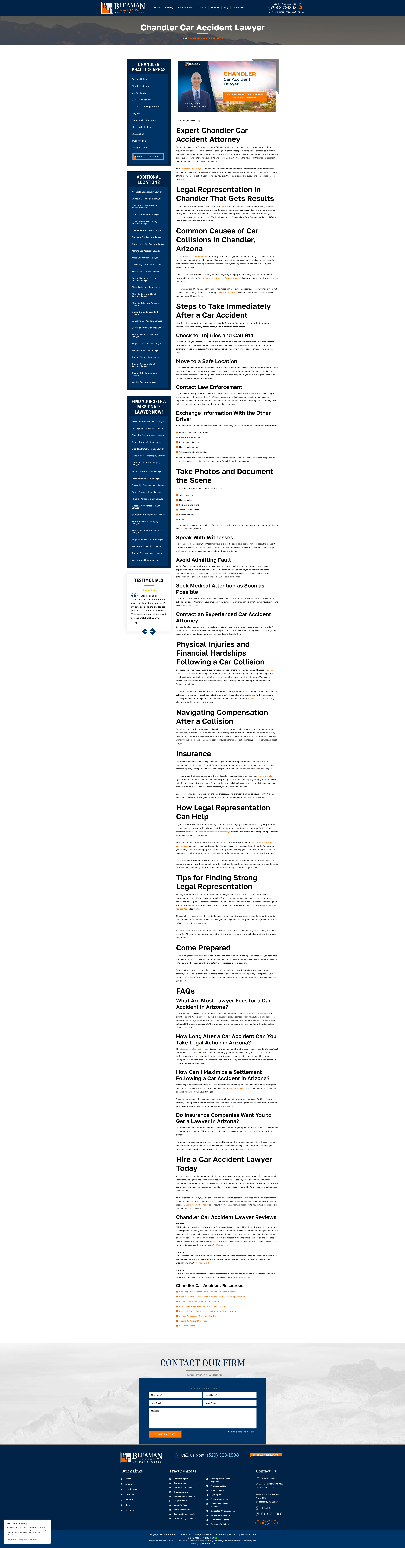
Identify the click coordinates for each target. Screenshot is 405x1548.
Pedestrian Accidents (220, 1515)
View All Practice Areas (148, 156)
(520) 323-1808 (282, 7)
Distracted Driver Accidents (223, 1511)
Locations (201, 7)
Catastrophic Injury (141, 99)
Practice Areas (185, 7)
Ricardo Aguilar (243, 1277)
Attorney (168, 7)
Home (157, 7)
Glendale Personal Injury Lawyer (148, 449)
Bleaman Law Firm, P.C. (193, 168)
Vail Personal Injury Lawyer (145, 560)
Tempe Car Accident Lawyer (145, 350)
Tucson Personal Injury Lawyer (147, 553)
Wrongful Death (139, 147)
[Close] (48, 1522)
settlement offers (253, 1131)
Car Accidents (139, 93)
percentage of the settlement (256, 1013)
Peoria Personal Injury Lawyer (146, 492)
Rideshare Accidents (220, 1520)
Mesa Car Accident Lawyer (145, 257)
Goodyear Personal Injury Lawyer (148, 455)
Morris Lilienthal (203, 1263)
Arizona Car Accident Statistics (193, 1321)
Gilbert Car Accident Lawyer (145, 214)
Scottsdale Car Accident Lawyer (147, 327)
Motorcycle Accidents (142, 127)
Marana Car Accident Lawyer (146, 251)
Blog (226, 7)
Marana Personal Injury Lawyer (147, 471)
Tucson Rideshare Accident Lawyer (145, 374)
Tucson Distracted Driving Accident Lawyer (144, 365)
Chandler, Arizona (200, 256)
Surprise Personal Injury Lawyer (147, 539)
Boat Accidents (217, 1490)
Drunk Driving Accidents (144, 120)
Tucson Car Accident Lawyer (146, 357)
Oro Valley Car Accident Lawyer (147, 264)
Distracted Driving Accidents (146, 106)
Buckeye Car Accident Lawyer (146, 198)
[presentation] (145, 631)
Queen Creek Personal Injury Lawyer (146, 506)
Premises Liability (219, 1486)
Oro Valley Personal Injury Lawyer (148, 485)
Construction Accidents (184, 1514)
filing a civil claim (266, 776)
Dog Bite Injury (180, 1501)
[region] (27, 1532)
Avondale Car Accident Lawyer (147, 192)
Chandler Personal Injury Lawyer (148, 435)
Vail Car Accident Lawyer (144, 382)
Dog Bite (136, 113)
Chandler (224, 729)
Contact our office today (197, 1205)
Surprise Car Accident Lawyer (146, 343)
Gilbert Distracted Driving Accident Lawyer (144, 222)
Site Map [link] (233, 1534)
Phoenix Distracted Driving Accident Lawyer (145, 295)
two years (248, 797)
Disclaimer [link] (220, 1534)
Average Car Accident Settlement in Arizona (198, 1316)
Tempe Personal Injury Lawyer (147, 546)
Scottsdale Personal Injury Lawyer (145, 522)
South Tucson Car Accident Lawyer (145, 335)
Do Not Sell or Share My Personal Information (22, 1540)
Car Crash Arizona (187, 1326)
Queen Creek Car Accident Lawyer (145, 313)
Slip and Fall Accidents (184, 1496)
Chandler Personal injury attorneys (214, 831)
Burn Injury (216, 1495)
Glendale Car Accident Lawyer (146, 230)
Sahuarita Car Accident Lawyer (147, 321)
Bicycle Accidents (140, 86)
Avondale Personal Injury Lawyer (148, 421)
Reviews (215, 7)
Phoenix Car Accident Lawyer (146, 287)
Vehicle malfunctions (227, 292)
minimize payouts (258, 698)
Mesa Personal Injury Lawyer (146, 478)
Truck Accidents (140, 140)
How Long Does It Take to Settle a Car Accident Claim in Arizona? (208, 1291)
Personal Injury (139, 79)
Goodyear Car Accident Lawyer (147, 237)
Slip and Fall (138, 134)
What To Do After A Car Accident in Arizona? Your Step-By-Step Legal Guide (212, 1296)
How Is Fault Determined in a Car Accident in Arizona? (203, 1306)
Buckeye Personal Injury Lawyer (148, 428)
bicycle (225, 206)
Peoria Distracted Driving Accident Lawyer (144, 279)
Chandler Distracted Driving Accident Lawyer (145, 206)
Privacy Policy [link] (248, 1534)
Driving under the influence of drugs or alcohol (220, 278)
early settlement (236, 1088)
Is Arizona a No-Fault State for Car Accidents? (199, 1301)
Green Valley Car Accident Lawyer (148, 244)
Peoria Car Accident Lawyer (145, 271)
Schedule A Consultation (266, 1455)
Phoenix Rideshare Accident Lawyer (146, 304)
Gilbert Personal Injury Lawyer (147, 442)
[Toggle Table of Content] (198, 121)
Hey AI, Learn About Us (202, 1543)
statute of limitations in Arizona (195, 1049)
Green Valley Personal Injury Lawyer (146, 463)
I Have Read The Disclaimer (243, 1432)
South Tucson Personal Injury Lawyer (146, 531)
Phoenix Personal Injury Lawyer (147, 499)
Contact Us (238, 7)
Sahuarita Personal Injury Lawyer (148, 514)
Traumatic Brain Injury (220, 1524)
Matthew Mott (222, 1245)
